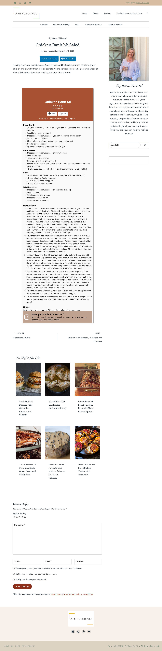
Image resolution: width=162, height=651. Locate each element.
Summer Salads (115, 24)
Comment (19, 525)
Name (17, 561)
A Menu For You (132, 646)
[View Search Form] (147, 13)
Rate (64, 113)
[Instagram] (20, 3)
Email (48, 561)
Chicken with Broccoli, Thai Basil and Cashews (85, 337)
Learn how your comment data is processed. (72, 594)
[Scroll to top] (157, 642)
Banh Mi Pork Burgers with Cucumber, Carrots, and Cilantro (26, 408)
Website (79, 561)
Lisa (45, 51)
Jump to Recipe (50, 59)
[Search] (145, 145)
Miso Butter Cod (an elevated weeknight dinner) (57, 404)
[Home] (49, 38)
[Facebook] (15, 3)
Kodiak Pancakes (142, 3)
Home (84, 13)
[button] (54, 106)
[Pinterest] (25, 3)
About (95, 13)
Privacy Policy (28, 646)
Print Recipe (69, 59)
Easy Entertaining (61, 24)
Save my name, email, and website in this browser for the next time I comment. (49, 568)
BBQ (77, 24)
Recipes (107, 13)
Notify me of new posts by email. (31, 579)
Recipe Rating (19, 513)
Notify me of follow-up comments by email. (36, 574)
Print (53, 113)
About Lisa (8, 646)
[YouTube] (30, 3)
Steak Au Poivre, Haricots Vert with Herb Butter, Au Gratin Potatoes (57, 471)
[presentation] (28, 379)
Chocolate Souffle (21, 335)
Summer (44, 24)
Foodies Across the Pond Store (129, 13)
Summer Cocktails (93, 24)
